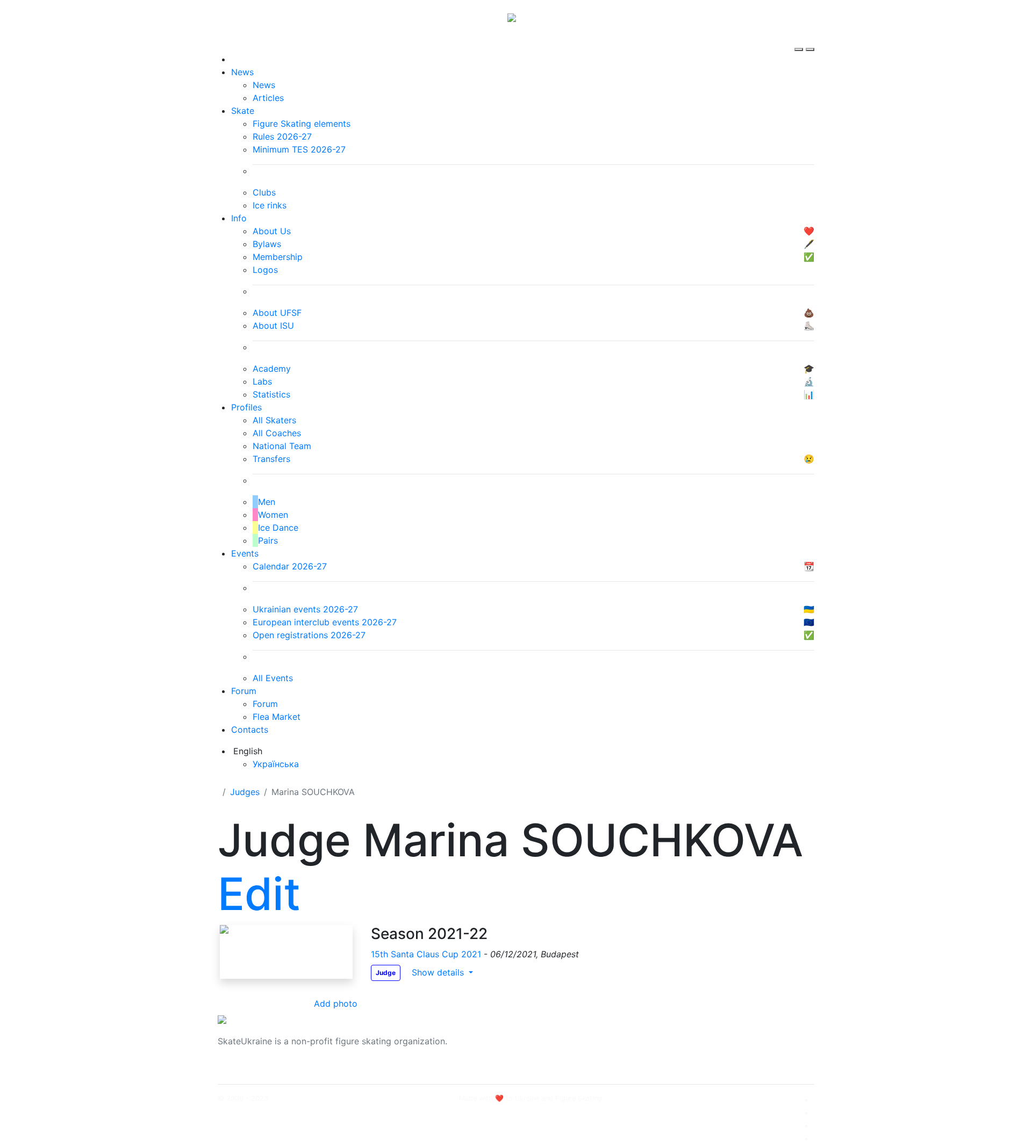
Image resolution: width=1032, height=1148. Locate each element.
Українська (276, 764)
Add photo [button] (335, 1003)
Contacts (249, 729)
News (242, 72)
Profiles (246, 407)
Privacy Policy (706, 1047)
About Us (696, 1034)
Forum (243, 690)
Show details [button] (439, 972)
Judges (245, 791)
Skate (242, 110)
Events (245, 553)
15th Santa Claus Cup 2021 (427, 954)
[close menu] (810, 40)
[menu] (800, 40)
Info (239, 218)
